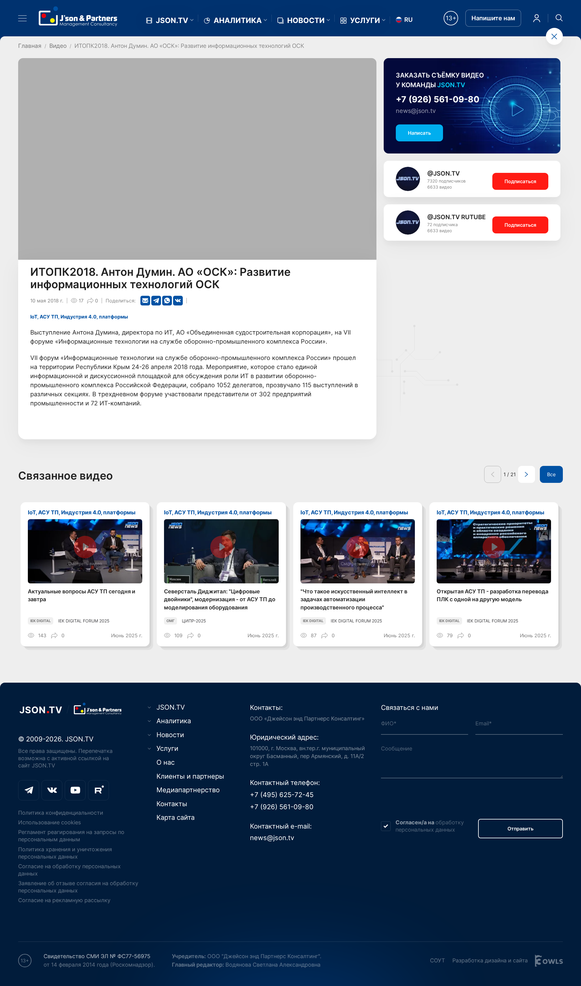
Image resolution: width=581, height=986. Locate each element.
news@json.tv (416, 110)
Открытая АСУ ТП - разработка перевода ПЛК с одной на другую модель (492, 595)
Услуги (365, 20)
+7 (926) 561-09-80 (437, 99)
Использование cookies (49, 822)
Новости (306, 20)
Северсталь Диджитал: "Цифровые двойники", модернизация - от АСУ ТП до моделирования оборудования (219, 599)
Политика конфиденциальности (60, 813)
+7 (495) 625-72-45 (281, 795)
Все (551, 474)
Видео (58, 45)
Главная (29, 45)
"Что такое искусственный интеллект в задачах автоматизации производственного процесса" (353, 599)
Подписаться (520, 181)
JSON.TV (172, 20)
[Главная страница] (78, 16)
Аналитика (238, 20)
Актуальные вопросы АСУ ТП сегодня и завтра (81, 595)
